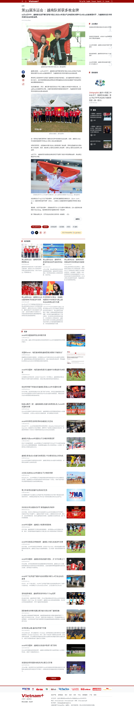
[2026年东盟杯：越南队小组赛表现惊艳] (76, 529)
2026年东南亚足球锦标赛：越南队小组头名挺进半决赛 (42, 542)
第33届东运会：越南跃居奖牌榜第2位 (31, 261)
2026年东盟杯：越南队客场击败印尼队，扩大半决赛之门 (43, 559)
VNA (79, 695)
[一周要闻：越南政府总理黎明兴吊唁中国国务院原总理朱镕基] (107, 117)
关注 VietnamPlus (67, 232)
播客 (94, 110)
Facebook (23, 72)
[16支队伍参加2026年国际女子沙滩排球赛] (76, 478)
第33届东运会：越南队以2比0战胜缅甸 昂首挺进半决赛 (32, 298)
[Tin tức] (39, 689)
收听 (95, 120)
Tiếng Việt (82, 1)
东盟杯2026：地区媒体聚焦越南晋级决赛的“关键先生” (42, 352)
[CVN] (75, 689)
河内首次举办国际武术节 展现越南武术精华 (38, 507)
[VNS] (64, 689)
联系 (95, 695)
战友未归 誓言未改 (95, 141)
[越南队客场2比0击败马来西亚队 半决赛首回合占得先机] (76, 460)
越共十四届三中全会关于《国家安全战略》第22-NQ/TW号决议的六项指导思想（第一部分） (100, 96)
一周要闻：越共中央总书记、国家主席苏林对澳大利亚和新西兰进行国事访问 (95, 129)
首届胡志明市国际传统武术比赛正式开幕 (37, 663)
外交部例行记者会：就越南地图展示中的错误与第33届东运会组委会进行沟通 (53, 299)
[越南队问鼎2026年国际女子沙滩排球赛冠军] (76, 443)
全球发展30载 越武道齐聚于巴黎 (34, 628)
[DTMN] (85, 689)
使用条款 (60, 695)
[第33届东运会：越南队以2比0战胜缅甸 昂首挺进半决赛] (32, 288)
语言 (75, 695)
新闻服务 (85, 695)
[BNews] (46, 689)
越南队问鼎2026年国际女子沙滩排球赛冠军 (38, 438)
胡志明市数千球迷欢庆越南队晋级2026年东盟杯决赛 (41, 387)
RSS (66, 695)
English (88, 1)
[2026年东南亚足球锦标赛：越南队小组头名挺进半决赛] (76, 547)
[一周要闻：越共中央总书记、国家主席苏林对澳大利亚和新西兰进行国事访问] (107, 129)
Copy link (23, 84)
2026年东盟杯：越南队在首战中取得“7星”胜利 (39, 645)
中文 (103, 1)
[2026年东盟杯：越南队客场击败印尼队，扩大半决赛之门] (76, 564)
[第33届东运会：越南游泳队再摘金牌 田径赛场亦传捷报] (74, 251)
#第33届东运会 (36, 226)
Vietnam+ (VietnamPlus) (34, 1)
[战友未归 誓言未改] (107, 144)
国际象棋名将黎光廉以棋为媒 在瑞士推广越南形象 (41, 611)
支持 (70, 695)
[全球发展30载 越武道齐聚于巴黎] (76, 633)
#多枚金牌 (53, 226)
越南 (76, 226)
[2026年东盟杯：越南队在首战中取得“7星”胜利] (76, 650)
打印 (23, 80)
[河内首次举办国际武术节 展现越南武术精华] (76, 512)
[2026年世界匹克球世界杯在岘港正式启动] (76, 426)
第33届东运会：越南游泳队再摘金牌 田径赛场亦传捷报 (74, 261)
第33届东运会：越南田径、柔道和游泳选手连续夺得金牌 (53, 262)
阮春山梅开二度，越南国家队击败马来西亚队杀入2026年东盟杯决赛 (43, 405)
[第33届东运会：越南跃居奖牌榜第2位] (32, 251)
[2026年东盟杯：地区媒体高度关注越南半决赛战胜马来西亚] (76, 374)
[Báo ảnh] (97, 689)
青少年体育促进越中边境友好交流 (34, 490)
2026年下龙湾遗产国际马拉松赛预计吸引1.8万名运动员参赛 (43, 577)
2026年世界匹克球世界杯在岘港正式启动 (37, 421)
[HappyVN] (107, 689)
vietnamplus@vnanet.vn (64, 703)
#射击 (68, 226)
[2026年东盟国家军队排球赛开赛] (76, 340)
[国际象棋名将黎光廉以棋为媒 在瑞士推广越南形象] (76, 615)
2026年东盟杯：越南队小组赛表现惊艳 (36, 525)
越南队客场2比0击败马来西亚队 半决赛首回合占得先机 (42, 456)
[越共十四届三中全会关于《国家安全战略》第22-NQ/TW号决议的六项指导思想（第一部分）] (100, 83)
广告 (90, 695)
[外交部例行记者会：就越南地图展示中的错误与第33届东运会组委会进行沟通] (53, 288)
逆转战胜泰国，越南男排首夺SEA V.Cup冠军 (39, 593)
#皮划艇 (61, 226)
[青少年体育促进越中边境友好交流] (76, 495)
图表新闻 (95, 72)
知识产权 (53, 695)
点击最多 (95, 24)
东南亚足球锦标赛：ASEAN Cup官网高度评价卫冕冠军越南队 (100, 37)
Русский (107, 1)
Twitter (23, 76)
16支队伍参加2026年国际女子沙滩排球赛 (37, 473)
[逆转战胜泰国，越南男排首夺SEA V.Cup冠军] (76, 598)
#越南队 (45, 226)
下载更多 (53, 678)
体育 (23, 6)
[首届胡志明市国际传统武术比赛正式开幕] (76, 667)
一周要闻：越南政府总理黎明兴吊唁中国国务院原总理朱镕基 (95, 115)
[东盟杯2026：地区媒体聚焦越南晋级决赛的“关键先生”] (76, 357)
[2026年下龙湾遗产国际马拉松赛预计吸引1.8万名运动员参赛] (76, 581)
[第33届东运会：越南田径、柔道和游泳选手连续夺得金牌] (53, 251)
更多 (25, 331)
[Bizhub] (53, 689)
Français (94, 1)
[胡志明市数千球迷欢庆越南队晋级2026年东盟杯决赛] (76, 392)
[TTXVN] (26, 689)
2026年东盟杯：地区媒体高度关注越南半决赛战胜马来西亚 (43, 371)
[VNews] (33, 689)
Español (99, 1)
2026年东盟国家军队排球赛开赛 (34, 335)
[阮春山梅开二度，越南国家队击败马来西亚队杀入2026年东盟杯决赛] (76, 409)
